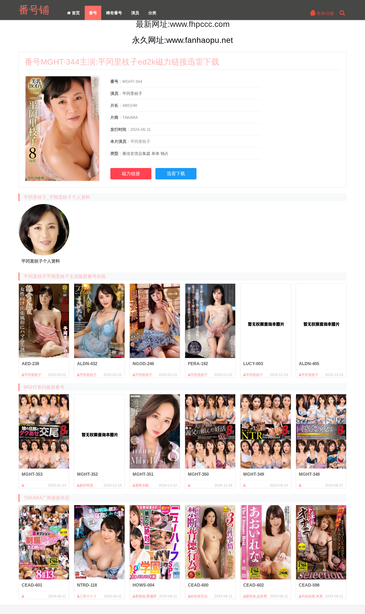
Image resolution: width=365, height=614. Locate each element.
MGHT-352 (87, 474)
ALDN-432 (87, 363)
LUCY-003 (253, 363)
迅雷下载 (176, 173)
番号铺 (34, 10)
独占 (165, 153)
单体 (155, 153)
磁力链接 (131, 173)
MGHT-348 (309, 474)
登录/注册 (325, 13)
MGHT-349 (253, 474)
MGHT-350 (198, 474)
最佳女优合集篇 (136, 153)
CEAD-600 (198, 585)
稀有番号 (114, 13)
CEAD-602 (253, 585)
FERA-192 (198, 363)
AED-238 (30, 363)
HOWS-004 (143, 585)
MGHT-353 (32, 474)
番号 (93, 13)
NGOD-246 (143, 363)
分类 (152, 13)
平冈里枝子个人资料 (40, 261)
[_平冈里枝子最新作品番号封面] (44, 229)
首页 (75, 13)
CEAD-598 (309, 585)
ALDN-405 (309, 363)
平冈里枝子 (132, 93)
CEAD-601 (32, 585)
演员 (135, 13)
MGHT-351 (143, 474)
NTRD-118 (87, 585)
